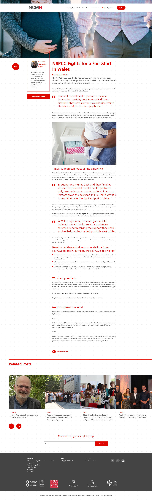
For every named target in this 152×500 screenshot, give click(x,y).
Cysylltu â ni (111, 8)
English (121, 8)
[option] (27, 398)
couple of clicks (67, 293)
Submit (101, 444)
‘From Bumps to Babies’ (84, 214)
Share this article (62, 351)
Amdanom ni (95, 8)
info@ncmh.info (91, 461)
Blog (103, 8)
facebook (118, 460)
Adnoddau (85, 8)
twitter (112, 460)
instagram (123, 460)
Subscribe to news (38, 96)
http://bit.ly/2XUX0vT (66, 327)
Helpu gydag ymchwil (73, 8)
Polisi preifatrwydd (106, 495)
